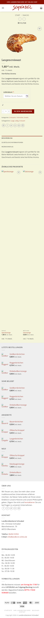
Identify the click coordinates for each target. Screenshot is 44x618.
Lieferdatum (8, 92)
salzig (16, 121)
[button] (3, 7)
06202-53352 (14, 534)
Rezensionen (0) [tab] (7, 147)
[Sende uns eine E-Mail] (15, 508)
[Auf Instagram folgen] (7, 508)
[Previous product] (24, 19)
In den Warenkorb (23, 111)
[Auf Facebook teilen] (7, 125)
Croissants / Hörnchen (16, 117)
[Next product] (20, 19)
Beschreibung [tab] (7, 138)
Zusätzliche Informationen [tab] (12, 142)
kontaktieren (30, 502)
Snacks (26, 15)
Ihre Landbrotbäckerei (22, 610)
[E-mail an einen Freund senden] (15, 125)
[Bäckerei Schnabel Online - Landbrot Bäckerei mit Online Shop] (22, 8)
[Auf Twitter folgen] (11, 508)
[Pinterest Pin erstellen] (19, 125)
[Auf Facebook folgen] (3, 508)
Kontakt (22, 612)
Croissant (22, 121)
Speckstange (6, 333)
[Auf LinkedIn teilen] (23, 125)
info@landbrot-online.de (17, 537)
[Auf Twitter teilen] (11, 125)
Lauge (12, 121)
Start (17, 15)
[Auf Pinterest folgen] (19, 508)
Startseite (8, 610)
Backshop (35, 610)
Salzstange (27, 333)
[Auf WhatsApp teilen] (3, 125)
